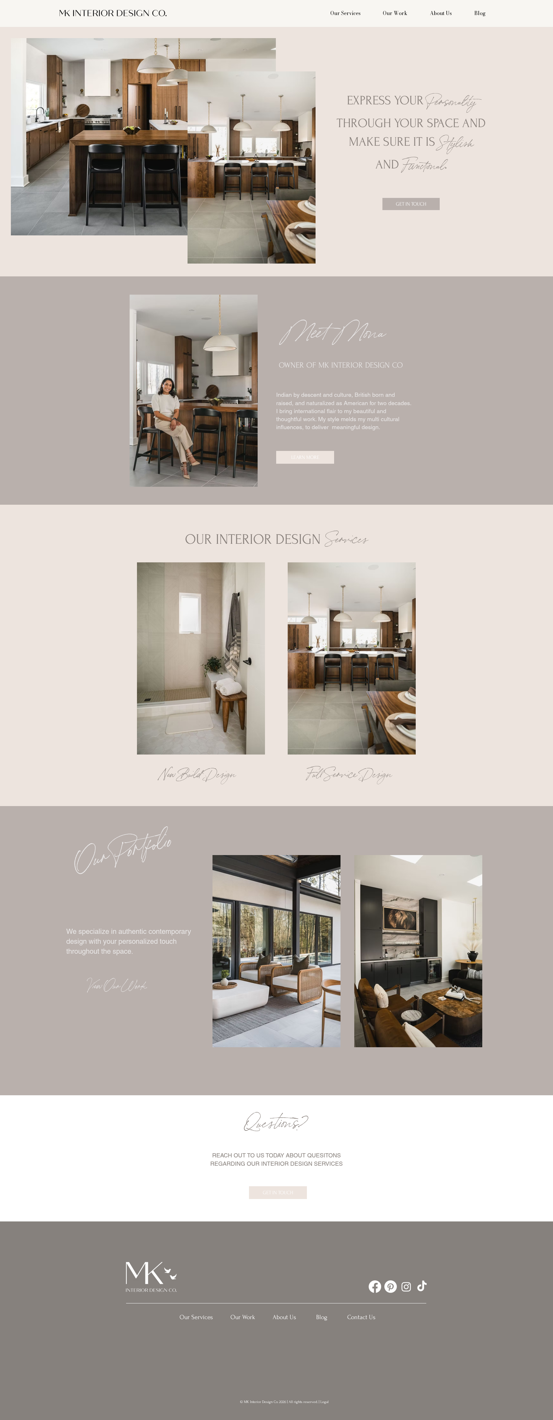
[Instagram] (406, 1286)
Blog (479, 13)
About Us (441, 13)
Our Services (345, 13)
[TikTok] (422, 1286)
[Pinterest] (390, 1286)
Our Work (395, 13)
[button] (411, 204)
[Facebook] (375, 1286)
